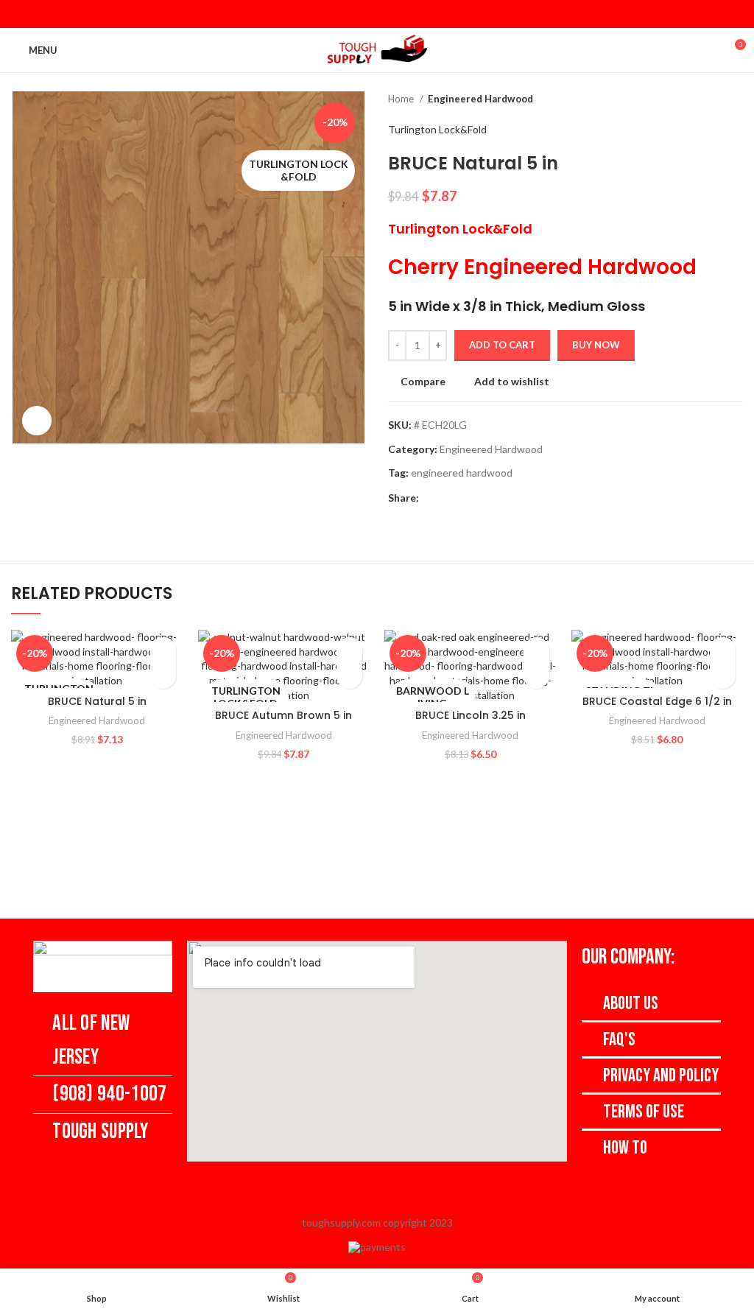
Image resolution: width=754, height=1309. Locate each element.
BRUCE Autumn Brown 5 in (283, 715)
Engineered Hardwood (480, 99)
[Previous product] (706, 99)
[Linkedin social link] (396, 14)
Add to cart (502, 345)
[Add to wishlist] (163, 650)
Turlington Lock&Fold (437, 129)
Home (402, 99)
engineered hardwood (461, 472)
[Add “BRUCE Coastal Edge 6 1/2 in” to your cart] (723, 676)
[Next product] (735, 99)
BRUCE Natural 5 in (97, 701)
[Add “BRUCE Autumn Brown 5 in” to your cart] (349, 676)
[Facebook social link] (357, 14)
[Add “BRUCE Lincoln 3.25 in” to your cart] (536, 676)
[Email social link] (377, 14)
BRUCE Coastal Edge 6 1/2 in (657, 701)
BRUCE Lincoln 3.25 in (470, 715)
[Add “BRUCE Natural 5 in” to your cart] (163, 676)
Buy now (596, 345)
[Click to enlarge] (37, 420)
